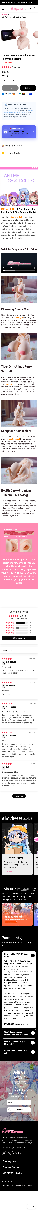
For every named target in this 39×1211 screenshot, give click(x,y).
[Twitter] (18, 1153)
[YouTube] (14, 1153)
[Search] (26, 9)
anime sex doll (15, 217)
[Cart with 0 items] (34, 9)
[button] (34, 9)
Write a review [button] (19, 638)
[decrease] (4, 80)
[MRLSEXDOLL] (16, 8)
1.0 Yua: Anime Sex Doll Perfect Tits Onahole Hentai (18, 57)
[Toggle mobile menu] (5, 8)
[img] (7, 659)
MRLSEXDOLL (20, 1185)
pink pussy (10, 384)
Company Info (9, 1161)
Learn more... (9, 872)
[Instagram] (9, 1153)
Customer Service (11, 1167)
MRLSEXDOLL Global (12, 1173)
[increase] (13, 80)
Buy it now (28, 88)
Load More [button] (19, 796)
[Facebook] (4, 1153)
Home (4, 14)
